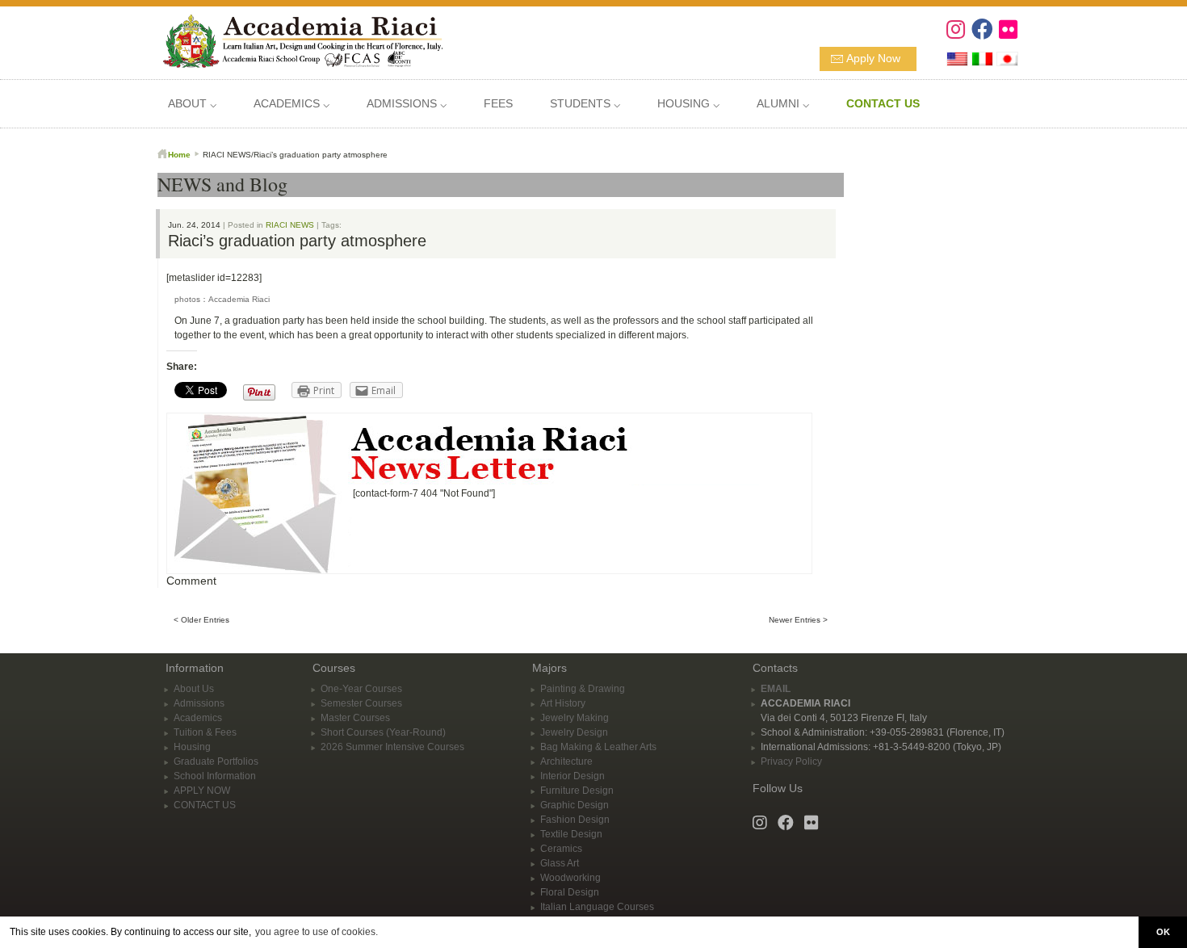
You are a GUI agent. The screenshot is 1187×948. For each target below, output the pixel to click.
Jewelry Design (574, 732)
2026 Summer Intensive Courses (392, 747)
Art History (562, 703)
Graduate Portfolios (216, 761)
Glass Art (559, 863)
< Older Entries (201, 619)
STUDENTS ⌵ (585, 103)
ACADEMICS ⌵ (291, 103)
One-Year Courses (361, 688)
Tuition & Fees (205, 732)
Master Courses (355, 718)
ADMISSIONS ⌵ (407, 103)
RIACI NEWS (290, 224)
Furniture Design (577, 790)
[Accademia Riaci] (296, 39)
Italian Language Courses (597, 906)
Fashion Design (575, 819)
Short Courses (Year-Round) (383, 732)
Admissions (199, 703)
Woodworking (570, 877)
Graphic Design (574, 805)
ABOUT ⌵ (192, 103)
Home (179, 154)
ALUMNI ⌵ (783, 103)
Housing (192, 747)
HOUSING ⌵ (688, 103)
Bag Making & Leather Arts (598, 747)
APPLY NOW (202, 790)
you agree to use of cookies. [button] (316, 932)
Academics (198, 718)
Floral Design (569, 892)
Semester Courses (361, 703)
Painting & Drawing (582, 688)
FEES (498, 103)
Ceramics (561, 848)
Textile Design (571, 834)
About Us (194, 688)
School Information (215, 776)
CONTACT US (205, 805)
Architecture (566, 761)
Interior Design (572, 776)
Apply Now (873, 58)
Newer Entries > (798, 619)
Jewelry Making (574, 718)
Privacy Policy (791, 761)
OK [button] (1163, 932)
